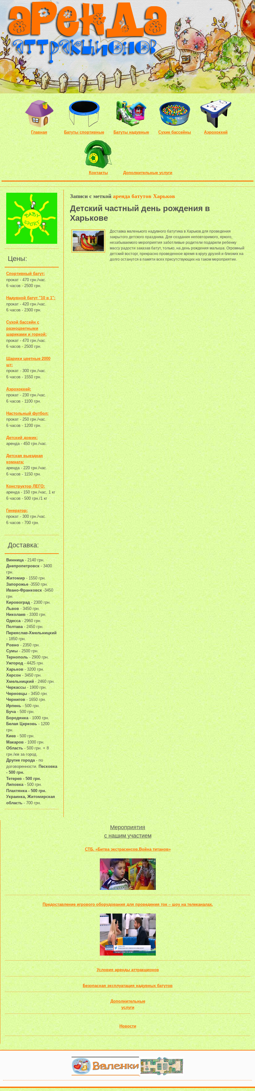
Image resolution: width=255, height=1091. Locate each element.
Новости (127, 1026)
